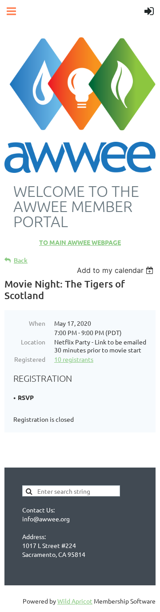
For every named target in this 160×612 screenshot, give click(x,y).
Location (33, 342)
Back (21, 260)
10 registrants (73, 359)
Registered (29, 359)
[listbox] (116, 270)
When (37, 323)
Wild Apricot (74, 601)
